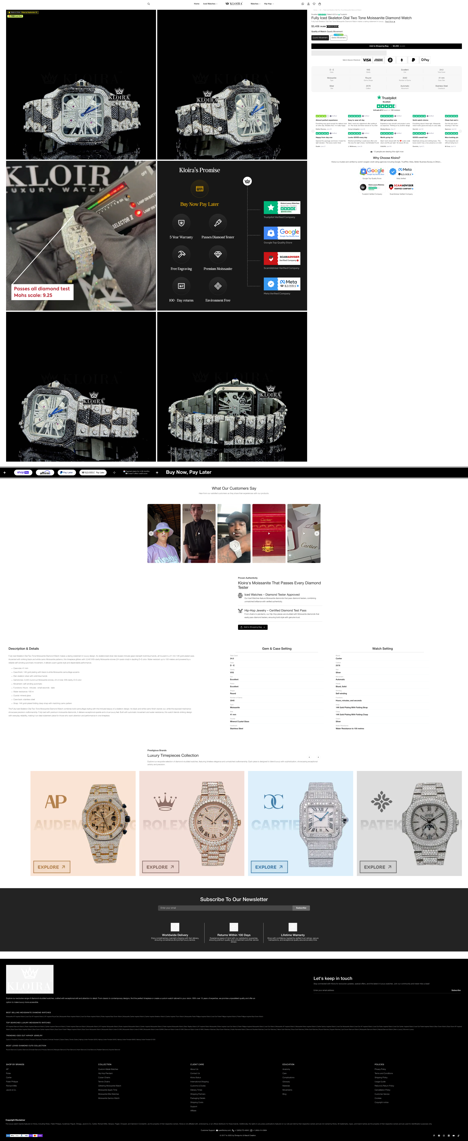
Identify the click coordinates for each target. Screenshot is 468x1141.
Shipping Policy (381, 1078)
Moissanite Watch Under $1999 (133, 1029)
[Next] (318, 757)
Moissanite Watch (92, 1026)
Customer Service (382, 1094)
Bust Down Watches (223, 1029)
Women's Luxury (408, 1029)
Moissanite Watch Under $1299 (112, 1029)
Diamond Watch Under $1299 (174, 1029)
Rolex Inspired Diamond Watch (34, 1026)
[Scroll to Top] (463, 1128)
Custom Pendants (11, 1039)
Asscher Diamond (114, 1049)
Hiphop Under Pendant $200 (88, 1039)
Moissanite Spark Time (107, 1090)
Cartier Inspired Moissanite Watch (151, 1026)
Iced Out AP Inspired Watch (34, 1016)
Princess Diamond (47, 1049)
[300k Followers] (439, 1136)
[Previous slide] (151, 533)
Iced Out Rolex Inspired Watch (90, 1016)
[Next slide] (316, 533)
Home (196, 4)
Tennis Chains (74, 1039)
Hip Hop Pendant (105, 1073)
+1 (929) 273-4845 (242, 1130)
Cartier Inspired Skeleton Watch (155, 1016)
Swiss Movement (339, 38)
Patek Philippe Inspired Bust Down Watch (250, 1016)
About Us (194, 1069)
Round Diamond (11, 1049)
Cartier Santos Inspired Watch (326, 1026)
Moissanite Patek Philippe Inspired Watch (198, 1016)
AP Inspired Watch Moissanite (207, 1026)
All (320, 10)
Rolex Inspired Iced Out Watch (227, 1026)
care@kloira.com (225, 1130)
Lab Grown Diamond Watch (350, 1029)
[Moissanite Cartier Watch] (300, 823)
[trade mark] (30, 979)
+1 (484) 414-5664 (260, 1130)
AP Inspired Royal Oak (51, 1016)
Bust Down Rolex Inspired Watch (21, 1029)
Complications (288, 1078)
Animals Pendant (53, 1039)
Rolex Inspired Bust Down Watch (111, 1016)
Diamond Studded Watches (255, 1029)
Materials (286, 1086)
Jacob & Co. (11, 1090)
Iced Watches (209, 4)
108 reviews (395, 110)
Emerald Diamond (34, 1049)
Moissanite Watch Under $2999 (154, 1029)
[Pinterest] (434, 1136)
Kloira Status (195, 1078)
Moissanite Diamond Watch (368, 1029)
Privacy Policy (380, 1069)
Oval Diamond (91, 1049)
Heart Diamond (81, 1049)
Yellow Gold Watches (283, 1029)
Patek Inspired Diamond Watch (76, 1026)
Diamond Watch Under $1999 (194, 1029)
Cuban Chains (64, 1039)
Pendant (21, 1039)
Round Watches (324, 1029)
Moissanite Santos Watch (109, 1098)
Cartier (9, 1078)
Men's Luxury (398, 1029)
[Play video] (164, 533)
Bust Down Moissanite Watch (91, 1029)
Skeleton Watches (210, 1029)
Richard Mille (11, 1086)
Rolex (8, 1073)
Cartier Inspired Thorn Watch (175, 1016)
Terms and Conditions (384, 1073)
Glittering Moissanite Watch (109, 1086)
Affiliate (193, 1111)
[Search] (149, 4)
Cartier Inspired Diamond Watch (55, 1026)
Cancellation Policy (382, 1090)
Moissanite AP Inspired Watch (15, 1016)
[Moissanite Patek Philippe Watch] (409, 823)
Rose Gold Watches (297, 1029)
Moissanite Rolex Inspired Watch (70, 1016)
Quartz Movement (320, 38)
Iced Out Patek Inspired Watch (424, 1026)
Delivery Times (196, 1090)
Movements (287, 1090)
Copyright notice (381, 1102)
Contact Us (195, 1073)
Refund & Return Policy (384, 1086)
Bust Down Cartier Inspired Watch (43, 1029)
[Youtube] (454, 1136)
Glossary (286, 1082)
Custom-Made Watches (108, 1069)
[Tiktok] (458, 1136)
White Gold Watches (311, 1029)
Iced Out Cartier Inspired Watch (403, 1026)
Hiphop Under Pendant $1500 (145, 1039)
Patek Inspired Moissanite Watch (173, 1026)
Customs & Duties (198, 1086)
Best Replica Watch (190, 1026)
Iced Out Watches (270, 1029)
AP (7, 1069)
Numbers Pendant (41, 1039)
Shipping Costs (196, 1102)
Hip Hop (268, 4)
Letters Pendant (30, 1039)
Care (284, 1073)
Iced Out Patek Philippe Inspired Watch (224, 1016)
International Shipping (199, 1082)
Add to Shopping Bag (253, 627)
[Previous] (309, 757)
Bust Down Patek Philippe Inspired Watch (68, 1029)
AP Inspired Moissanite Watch (108, 1026)
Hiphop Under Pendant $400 (107, 1039)
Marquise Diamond (60, 1049)
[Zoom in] (151, 15)
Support (193, 1107)
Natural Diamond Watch (385, 1029)
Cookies (378, 1098)
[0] (319, 4)
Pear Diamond (71, 1049)
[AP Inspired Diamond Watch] (83, 823)
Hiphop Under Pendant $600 (126, 1039)
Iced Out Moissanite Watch (345, 1026)
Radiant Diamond (102, 1049)
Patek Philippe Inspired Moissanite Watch (250, 1026)
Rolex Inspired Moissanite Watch (129, 1026)
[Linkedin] (449, 1136)
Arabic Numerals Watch (238, 1029)
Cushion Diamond (22, 1049)
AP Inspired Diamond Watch (15, 1026)
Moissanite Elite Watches (108, 1094)
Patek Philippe (12, 1082)
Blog (284, 1094)
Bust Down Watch (440, 1026)
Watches (254, 4)
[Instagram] (444, 1136)
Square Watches (335, 1029)
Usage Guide (380, 1082)
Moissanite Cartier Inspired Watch (133, 1016)
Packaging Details (197, 1098)
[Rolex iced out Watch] (191, 823)
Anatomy (286, 1069)
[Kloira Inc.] (234, 4)
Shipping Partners (197, 1094)
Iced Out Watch (269, 1026)
